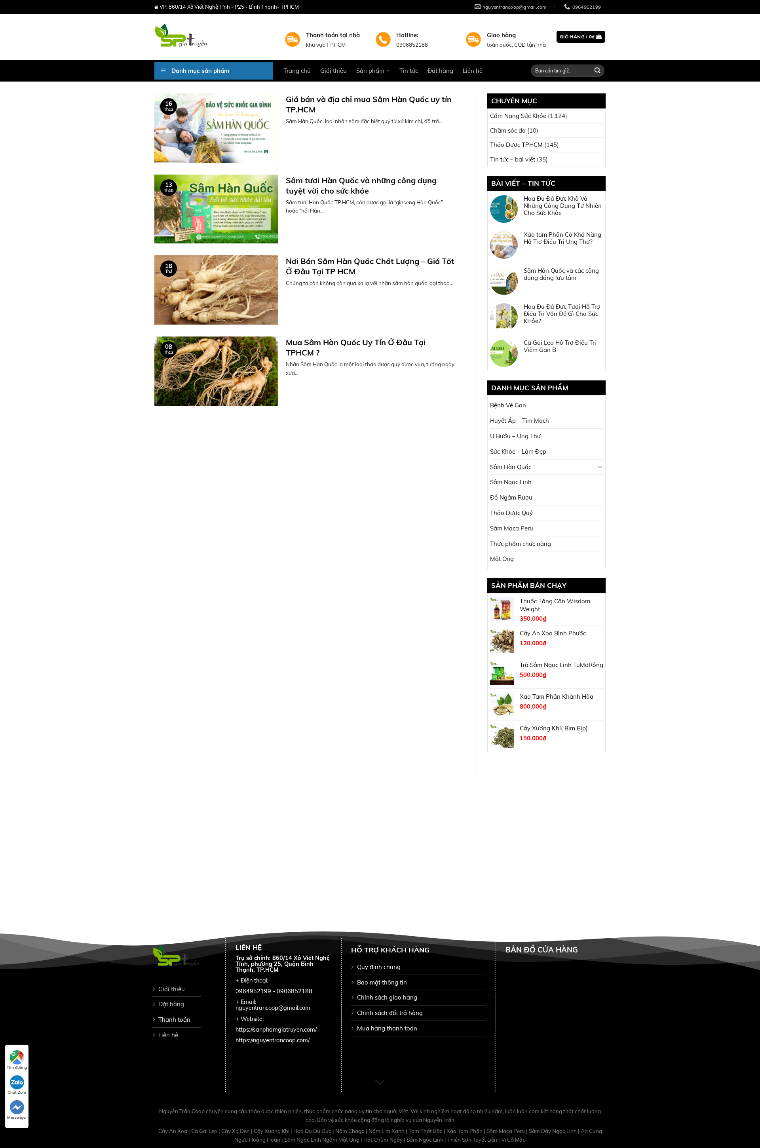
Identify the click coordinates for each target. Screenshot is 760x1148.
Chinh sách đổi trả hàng (390, 1013)
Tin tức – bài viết (512, 159)
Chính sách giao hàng (387, 997)
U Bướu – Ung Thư (515, 436)
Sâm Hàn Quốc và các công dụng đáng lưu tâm (561, 274)
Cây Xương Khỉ (272, 1131)
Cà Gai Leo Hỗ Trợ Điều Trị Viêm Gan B (560, 346)
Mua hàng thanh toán (387, 1028)
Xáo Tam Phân (465, 1131)
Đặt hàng (440, 70)
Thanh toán (174, 1019)
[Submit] (597, 71)
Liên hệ (473, 70)
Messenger (17, 1117)
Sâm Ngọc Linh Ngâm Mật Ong (322, 1140)
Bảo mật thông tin (382, 982)
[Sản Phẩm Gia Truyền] (213, 37)
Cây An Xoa (173, 1131)
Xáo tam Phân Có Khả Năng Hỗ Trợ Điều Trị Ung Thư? (562, 238)
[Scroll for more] (380, 1082)
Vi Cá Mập (513, 1140)
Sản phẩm (370, 70)
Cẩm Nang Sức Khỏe (518, 116)
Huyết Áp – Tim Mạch (519, 420)
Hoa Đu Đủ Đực (312, 1131)
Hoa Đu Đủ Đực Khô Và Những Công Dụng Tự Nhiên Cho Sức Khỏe (563, 206)
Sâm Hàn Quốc (510, 467)
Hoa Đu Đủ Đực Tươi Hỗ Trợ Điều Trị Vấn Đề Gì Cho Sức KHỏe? (562, 314)
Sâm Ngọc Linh (511, 482)
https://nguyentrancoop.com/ (273, 1040)
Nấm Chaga (350, 1131)
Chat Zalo (17, 1092)
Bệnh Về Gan (508, 405)
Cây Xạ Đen (236, 1131)
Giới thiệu (333, 70)
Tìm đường (17, 1067)
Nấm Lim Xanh (387, 1131)
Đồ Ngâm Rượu (511, 497)
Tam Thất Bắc (426, 1131)
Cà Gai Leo (204, 1131)
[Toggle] (600, 466)
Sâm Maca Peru (511, 528)
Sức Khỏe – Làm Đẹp (518, 451)
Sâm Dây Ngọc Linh (553, 1131)
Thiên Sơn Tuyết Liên (472, 1140)
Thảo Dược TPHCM (516, 144)
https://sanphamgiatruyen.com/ (276, 1029)
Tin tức (408, 70)
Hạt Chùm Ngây (383, 1140)
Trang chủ (297, 70)
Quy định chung (379, 967)
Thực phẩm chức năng (520, 543)
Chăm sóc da (508, 130)
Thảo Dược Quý (511, 513)
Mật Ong (502, 559)
